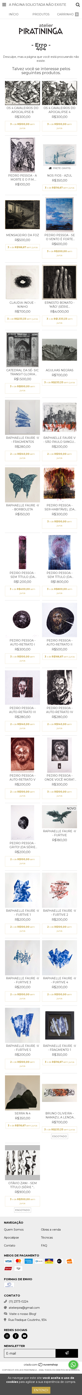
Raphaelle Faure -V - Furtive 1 (22, 913)
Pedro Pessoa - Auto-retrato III (22, 710)
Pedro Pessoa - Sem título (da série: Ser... (22, 575)
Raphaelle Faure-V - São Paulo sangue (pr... (59, 440)
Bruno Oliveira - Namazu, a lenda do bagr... (59, 1115)
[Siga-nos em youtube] (24, 1336)
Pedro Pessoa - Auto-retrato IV (59, 710)
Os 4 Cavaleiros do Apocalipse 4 (59, 110)
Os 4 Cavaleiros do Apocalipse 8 (22, 110)
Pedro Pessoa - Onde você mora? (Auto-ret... (59, 778)
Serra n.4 (22, 1113)
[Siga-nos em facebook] (16, 1336)
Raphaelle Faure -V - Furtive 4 (59, 980)
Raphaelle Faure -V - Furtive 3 (22, 980)
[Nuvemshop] (41, 1366)
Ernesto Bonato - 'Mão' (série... (59, 304)
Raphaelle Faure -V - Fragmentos (22, 440)
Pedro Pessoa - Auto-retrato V (22, 777)
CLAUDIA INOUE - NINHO (22, 304)
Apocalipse (11, 1237)
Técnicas (47, 1237)
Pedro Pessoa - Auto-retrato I (22, 642)
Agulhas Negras (59, 370)
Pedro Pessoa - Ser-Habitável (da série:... (59, 507)
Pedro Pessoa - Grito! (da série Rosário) (22, 845)
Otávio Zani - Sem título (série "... (22, 1185)
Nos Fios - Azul (59, 175)
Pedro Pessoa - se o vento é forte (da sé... (59, 237)
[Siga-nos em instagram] (7, 1336)
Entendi (41, 1390)
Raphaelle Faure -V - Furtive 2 (59, 913)
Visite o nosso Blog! (22, 1314)
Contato (9, 1245)
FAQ (44, 1245)
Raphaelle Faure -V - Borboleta (22, 507)
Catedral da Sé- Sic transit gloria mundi (22, 372)
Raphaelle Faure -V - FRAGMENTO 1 (59, 1048)
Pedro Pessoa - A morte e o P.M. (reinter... (22, 178)
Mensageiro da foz (22, 235)
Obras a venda (51, 1229)
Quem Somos (13, 1229)
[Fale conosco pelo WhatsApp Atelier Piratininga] (73, 1364)
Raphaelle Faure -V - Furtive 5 (22, 1048)
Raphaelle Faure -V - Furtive (59, 833)
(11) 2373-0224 (18, 1301)
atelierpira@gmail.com (24, 1308)
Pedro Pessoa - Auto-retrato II (59, 642)
